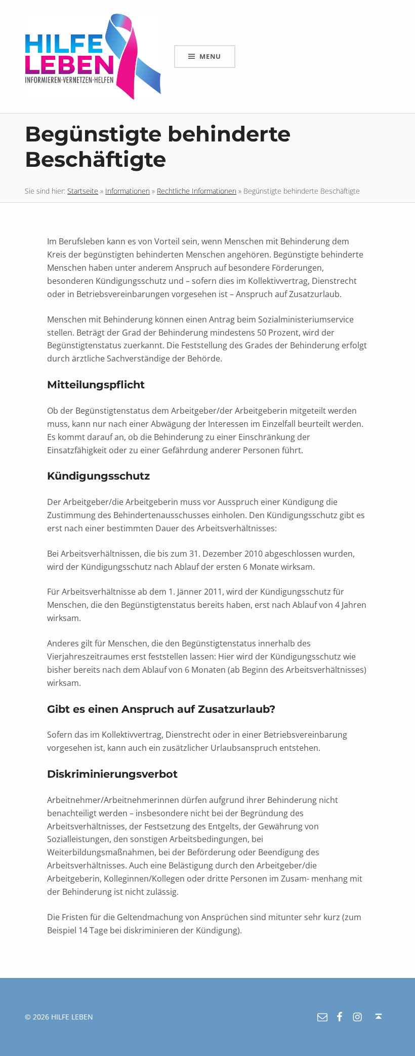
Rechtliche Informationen (196, 191)
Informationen (127, 191)
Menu (210, 56)
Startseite (82, 191)
